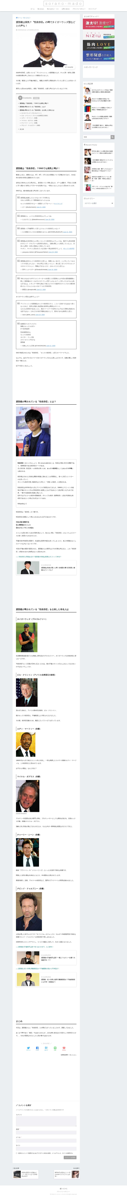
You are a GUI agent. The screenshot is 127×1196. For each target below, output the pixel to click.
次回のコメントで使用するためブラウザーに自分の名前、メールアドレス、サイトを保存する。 (46, 1153)
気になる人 (41, 9)
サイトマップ (92, 9)
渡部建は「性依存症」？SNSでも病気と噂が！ (34, 103)
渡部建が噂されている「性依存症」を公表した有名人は (37, 110)
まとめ (22, 129)
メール (18, 1137)
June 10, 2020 (49, 219)
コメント (19, 1115)
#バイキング (58, 203)
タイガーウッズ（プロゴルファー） (31, 113)
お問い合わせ (66, 9)
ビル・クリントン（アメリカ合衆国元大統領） (35, 115)
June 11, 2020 (40, 207)
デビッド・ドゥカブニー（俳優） (31, 125)
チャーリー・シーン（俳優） (29, 123)
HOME (64, 1189)
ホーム (33, 9)
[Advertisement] (46, 148)
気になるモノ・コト (53, 9)
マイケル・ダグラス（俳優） (29, 120)
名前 (18, 1129)
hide (36, 98)
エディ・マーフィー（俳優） (29, 118)
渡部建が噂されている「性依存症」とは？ (33, 106)
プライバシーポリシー (79, 9)
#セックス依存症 (68, 248)
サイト (18, 1145)
